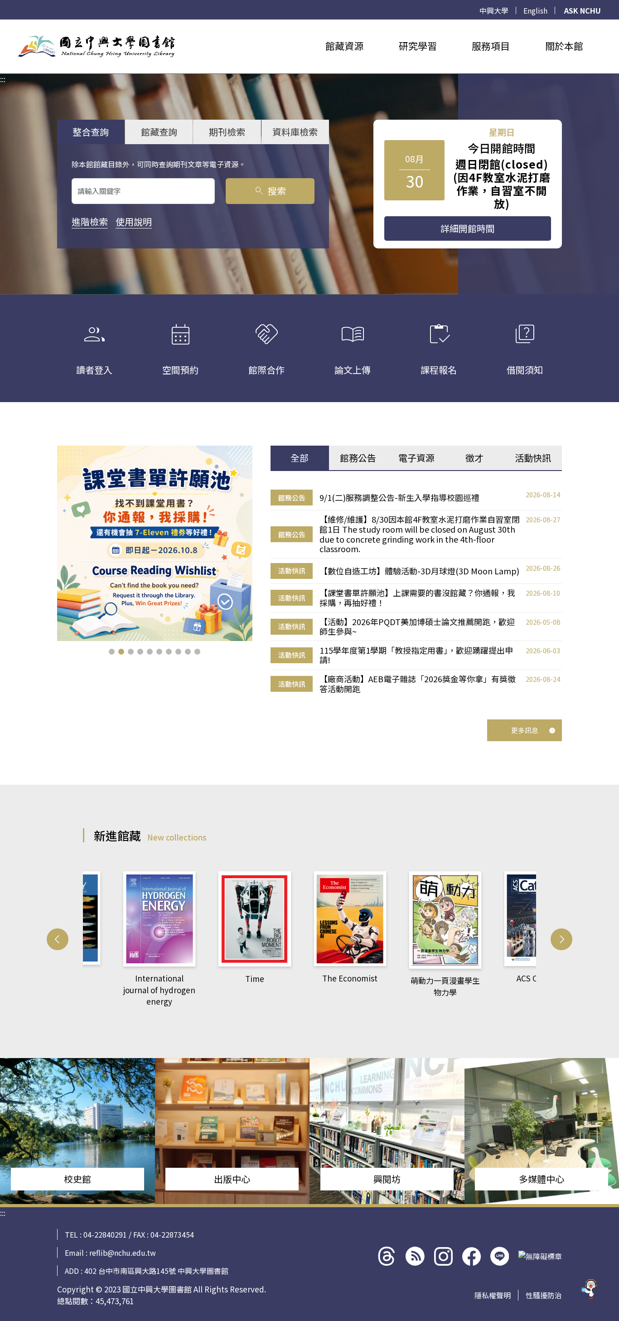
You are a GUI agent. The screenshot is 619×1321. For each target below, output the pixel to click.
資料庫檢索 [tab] (295, 131)
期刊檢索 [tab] (227, 131)
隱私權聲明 (492, 1295)
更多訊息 (524, 730)
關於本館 (564, 46)
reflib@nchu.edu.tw (122, 1252)
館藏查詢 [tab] (159, 131)
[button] (112, 652)
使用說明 (134, 221)
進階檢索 (90, 221)
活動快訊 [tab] (533, 457)
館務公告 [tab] (358, 457)
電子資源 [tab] (416, 457)
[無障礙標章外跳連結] (540, 1256)
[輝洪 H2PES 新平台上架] (154, 543)
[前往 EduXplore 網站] (589, 1290)
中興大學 (493, 10)
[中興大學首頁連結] (96, 46)
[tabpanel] (416, 592)
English (535, 10)
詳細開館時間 (467, 228)
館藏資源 (344, 46)
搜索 (270, 190)
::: (2, 24)
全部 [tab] (299, 457)
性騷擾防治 (544, 1295)
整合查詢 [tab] (91, 131)
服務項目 (491, 46)
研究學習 (418, 46)
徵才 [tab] (474, 457)
